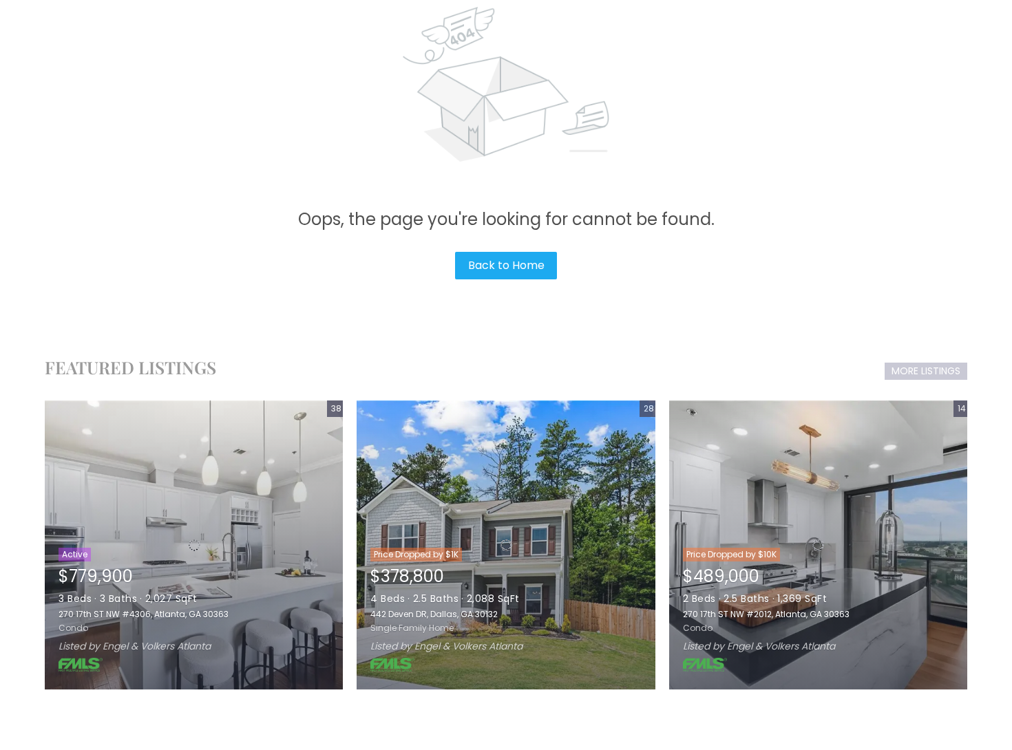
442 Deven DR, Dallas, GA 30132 (434, 614)
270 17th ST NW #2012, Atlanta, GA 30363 (766, 614)
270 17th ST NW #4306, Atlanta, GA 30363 (144, 614)
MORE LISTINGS (926, 371)
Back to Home (506, 265)
